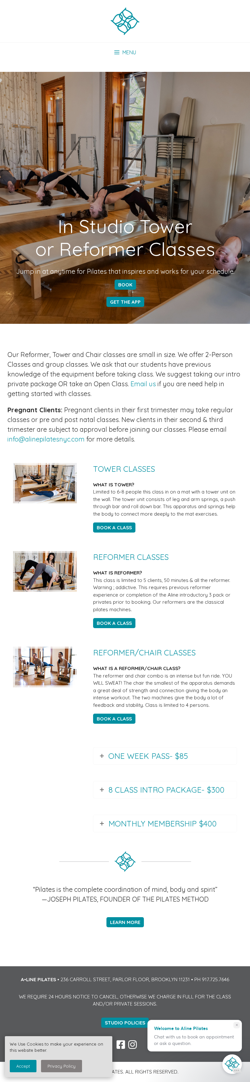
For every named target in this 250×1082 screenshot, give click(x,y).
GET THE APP (125, 302)
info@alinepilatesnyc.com (46, 439)
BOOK (125, 285)
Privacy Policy (62, 1066)
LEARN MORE (125, 922)
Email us (143, 384)
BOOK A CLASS (114, 527)
